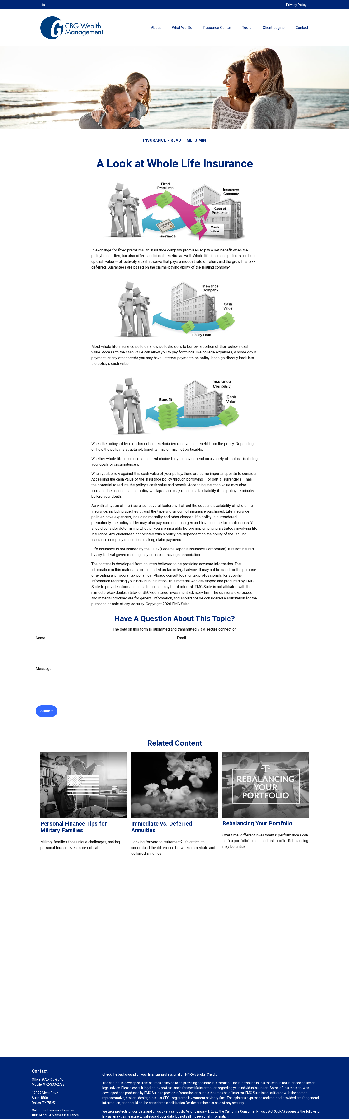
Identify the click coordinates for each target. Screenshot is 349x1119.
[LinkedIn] (43, 4)
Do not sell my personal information (202, 1116)
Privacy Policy (296, 5)
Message (44, 668)
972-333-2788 (54, 1084)
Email (181, 638)
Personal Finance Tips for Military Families (73, 827)
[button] (156, 27)
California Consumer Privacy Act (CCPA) (255, 1111)
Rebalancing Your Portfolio (257, 823)
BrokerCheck (206, 1074)
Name (40, 638)
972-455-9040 (52, 1079)
